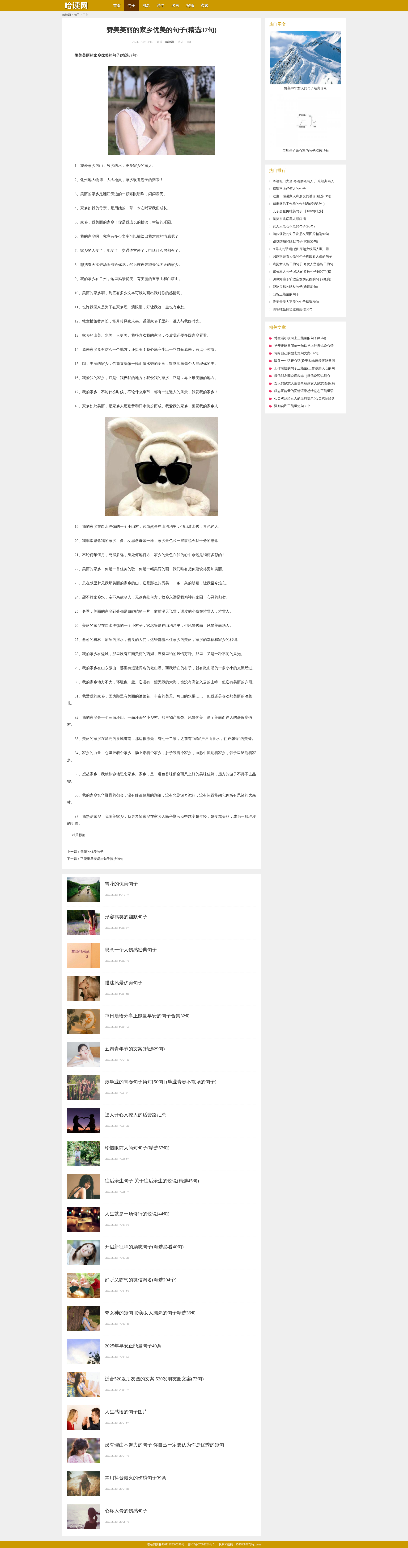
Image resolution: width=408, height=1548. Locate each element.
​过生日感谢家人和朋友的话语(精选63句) (302, 196)
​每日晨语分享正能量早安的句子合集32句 (147, 1015)
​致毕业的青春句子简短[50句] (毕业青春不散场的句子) (161, 1081)
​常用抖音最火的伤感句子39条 (135, 1477)
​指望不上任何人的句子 (289, 188)
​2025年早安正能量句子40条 (133, 1345)
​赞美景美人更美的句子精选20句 (296, 302)
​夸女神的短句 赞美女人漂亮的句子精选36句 (150, 1312)
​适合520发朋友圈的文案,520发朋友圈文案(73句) (154, 1378)
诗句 (161, 6)
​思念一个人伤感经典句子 (131, 949)
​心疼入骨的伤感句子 (126, 1510)
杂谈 (204, 6)
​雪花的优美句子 (91, 852)
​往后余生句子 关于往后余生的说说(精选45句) (152, 1180)
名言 (175, 6)
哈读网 (66, 15)
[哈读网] (76, 9)
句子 (131, 6)
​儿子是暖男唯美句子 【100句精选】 (299, 211)
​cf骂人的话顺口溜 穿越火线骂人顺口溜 (301, 249)
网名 (146, 6)
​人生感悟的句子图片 (126, 1411)
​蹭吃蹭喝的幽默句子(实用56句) (295, 241)
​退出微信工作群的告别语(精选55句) (299, 204)
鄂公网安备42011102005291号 (165, 1544)
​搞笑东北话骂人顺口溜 (289, 219)
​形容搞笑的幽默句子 (126, 916)
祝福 (190, 6)
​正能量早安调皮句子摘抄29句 (101, 859)
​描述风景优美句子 (124, 982)
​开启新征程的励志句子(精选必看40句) (144, 1246)
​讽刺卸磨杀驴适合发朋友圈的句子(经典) (302, 279)
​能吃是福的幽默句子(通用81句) (295, 287)
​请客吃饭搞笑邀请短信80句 (292, 309)
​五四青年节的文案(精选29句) (135, 1048)
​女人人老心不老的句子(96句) (294, 226)
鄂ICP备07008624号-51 (202, 1544)
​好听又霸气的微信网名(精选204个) (141, 1279)
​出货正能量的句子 (286, 294)
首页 (117, 6)
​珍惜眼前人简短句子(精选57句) (137, 1147)
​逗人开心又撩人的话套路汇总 (135, 1114)
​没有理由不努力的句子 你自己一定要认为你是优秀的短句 (164, 1444)
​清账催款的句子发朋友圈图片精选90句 (301, 234)
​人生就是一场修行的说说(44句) (137, 1213)
